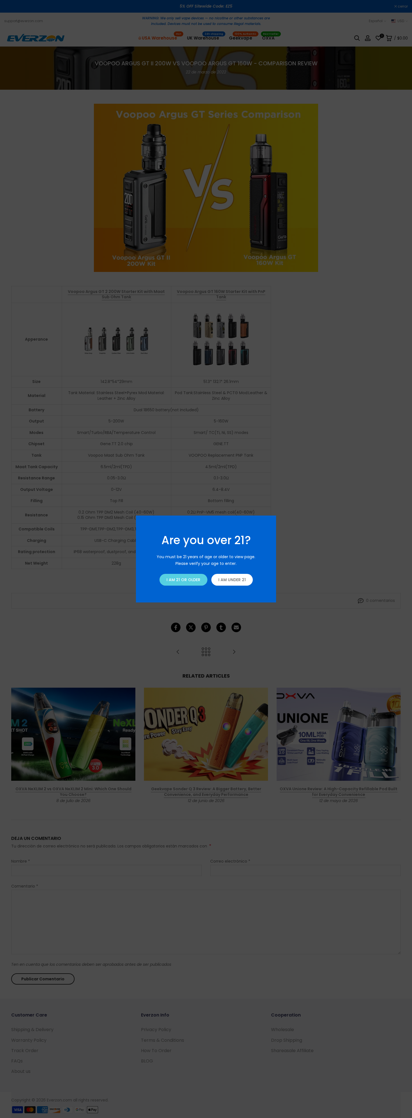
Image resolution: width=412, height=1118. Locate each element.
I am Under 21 (232, 580)
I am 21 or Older (183, 580)
